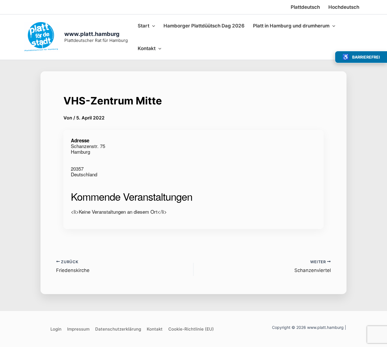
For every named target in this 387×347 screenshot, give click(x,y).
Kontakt (147, 48)
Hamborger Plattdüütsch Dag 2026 (203, 26)
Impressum (78, 329)
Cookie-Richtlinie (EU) (191, 329)
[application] (152, 25)
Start (143, 26)
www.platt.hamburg (92, 34)
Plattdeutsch (305, 7)
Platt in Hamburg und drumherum (291, 26)
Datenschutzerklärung (118, 329)
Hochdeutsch (343, 7)
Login (55, 329)
